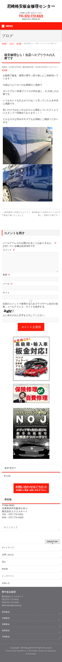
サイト (6, 292)
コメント (9, 249)
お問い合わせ (8, 554)
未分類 (4, 70)
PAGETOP (52, 541)
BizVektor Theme (36, 651)
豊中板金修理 (27, 648)
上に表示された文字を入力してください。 (25, 315)
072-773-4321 (33, 16)
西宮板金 (6, 612)
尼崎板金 (6, 624)
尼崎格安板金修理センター (31, 6)
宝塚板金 (6, 618)
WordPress (22, 651)
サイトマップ (11, 527)
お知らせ (6, 583)
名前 (6, 274)
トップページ (8, 576)
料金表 (5, 569)
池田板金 (6, 630)
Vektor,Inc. (52, 651)
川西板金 (6, 636)
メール (8, 283)
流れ (4, 562)
